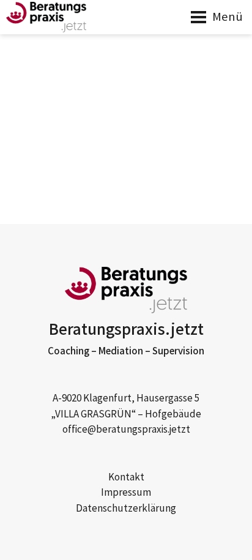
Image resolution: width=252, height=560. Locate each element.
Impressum (126, 493)
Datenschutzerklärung (126, 508)
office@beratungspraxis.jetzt (126, 430)
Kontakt (126, 477)
